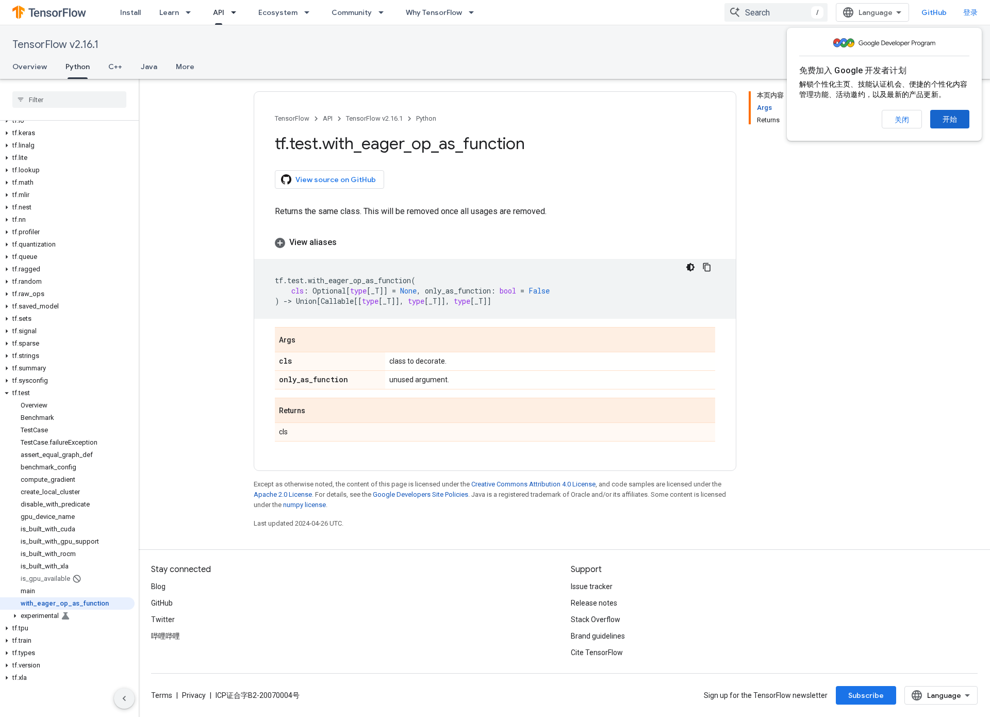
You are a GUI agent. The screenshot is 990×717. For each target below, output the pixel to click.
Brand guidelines (598, 636)
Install (130, 12)
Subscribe (866, 695)
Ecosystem (278, 12)
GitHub (934, 12)
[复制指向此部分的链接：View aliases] (347, 242)
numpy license (304, 505)
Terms (161, 695)
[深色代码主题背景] (690, 267)
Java (149, 66)
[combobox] (776, 12)
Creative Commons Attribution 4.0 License (533, 484)
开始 (950, 119)
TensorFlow (292, 118)
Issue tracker (592, 586)
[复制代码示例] (707, 267)
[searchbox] (69, 99)
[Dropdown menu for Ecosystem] (310, 12)
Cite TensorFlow (597, 652)
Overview (29, 66)
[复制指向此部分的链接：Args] (305, 340)
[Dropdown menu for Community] (384, 12)
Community (352, 12)
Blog (158, 586)
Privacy (194, 695)
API (218, 12)
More (185, 66)
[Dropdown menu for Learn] (191, 12)
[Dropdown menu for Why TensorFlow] (474, 12)
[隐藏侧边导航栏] (124, 698)
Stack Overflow (595, 619)
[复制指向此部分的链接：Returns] (315, 411)
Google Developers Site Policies (420, 494)
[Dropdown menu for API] (236, 12)
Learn (169, 12)
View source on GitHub (335, 179)
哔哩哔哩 (165, 636)
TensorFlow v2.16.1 (55, 44)
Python (77, 66)
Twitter (163, 619)
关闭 (902, 119)
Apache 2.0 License (283, 494)
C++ (115, 66)
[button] (67, 121)
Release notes (594, 603)
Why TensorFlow (434, 12)
